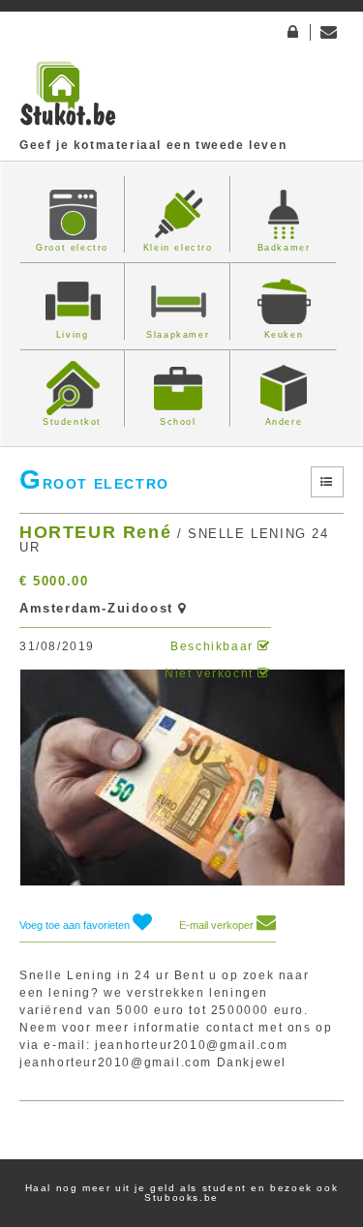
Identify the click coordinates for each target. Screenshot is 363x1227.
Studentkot (72, 422)
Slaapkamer (177, 335)
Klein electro (178, 248)
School (178, 422)
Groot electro (72, 248)
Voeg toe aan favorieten (76, 925)
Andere (284, 422)
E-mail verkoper (218, 925)
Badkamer (284, 248)
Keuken (284, 335)
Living (72, 335)
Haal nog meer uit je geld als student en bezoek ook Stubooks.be (182, 1192)
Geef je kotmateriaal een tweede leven (153, 145)
